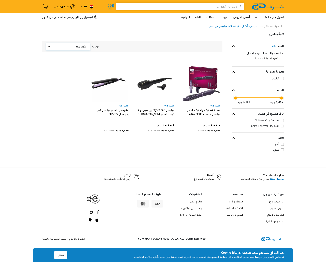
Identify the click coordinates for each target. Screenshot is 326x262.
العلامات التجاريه (191, 17)
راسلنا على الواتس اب (190, 208)
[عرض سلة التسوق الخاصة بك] (45, 6)
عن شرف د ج (276, 201)
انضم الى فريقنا (235, 215)
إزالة (274, 46)
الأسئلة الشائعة (234, 208)
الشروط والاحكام (275, 215)
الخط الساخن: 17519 (191, 215)
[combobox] (180, 6)
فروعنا (224, 17)
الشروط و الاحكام (77, 239)
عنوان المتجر (277, 208)
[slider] (281, 98)
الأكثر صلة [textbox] (80, 46)
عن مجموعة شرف (274, 221)
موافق (61, 255)
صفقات (210, 17)
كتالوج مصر (196, 201)
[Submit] (240, 7)
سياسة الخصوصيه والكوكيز (54, 239)
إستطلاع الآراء (236, 201)
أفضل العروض (241, 17)
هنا (193, 257)
